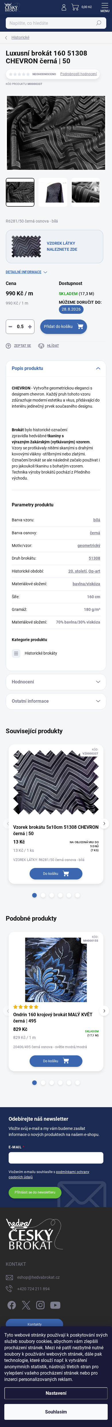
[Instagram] (39, 1304)
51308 (94, 558)
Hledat (99, 23)
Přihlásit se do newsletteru (35, 1192)
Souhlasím (56, 1412)
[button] (34, 895)
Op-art (94, 571)
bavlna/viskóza (86, 584)
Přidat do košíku (58, 326)
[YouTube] (55, 1304)
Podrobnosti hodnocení (78, 74)
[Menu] (105, 7)
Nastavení (56, 1393)
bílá (96, 520)
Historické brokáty (41, 653)
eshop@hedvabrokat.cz (38, 1277)
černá (95, 533)
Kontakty (35, 1325)
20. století (77, 571)
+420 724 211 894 (33, 1289)
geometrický (89, 545)
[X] (25, 1304)
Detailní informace (23, 272)
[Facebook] (11, 1304)
